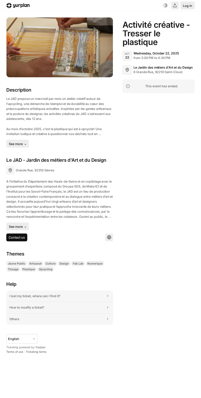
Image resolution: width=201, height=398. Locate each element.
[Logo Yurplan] (18, 6)
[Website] (109, 237)
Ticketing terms (36, 351)
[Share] (175, 5)
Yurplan (40, 347)
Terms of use (14, 351)
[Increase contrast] (165, 5)
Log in (187, 6)
